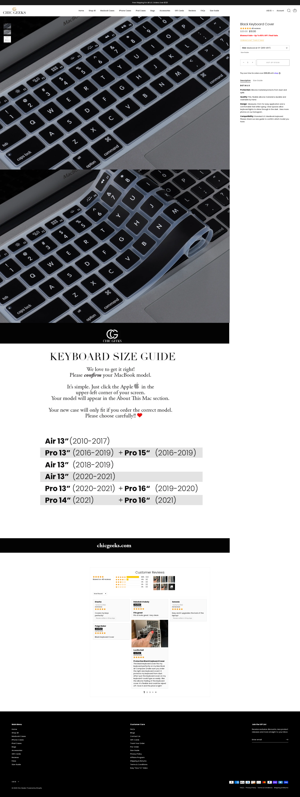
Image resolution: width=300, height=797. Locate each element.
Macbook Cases (107, 10)
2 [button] (147, 692)
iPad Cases (141, 10)
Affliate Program (137, 757)
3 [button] (149, 692)
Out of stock (273, 62)
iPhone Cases (125, 10)
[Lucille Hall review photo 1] (149, 633)
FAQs (203, 10)
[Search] (288, 10)
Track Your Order (137, 743)
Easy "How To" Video (139, 768)
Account (280, 10)
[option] (7, 26)
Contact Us (135, 736)
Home (81, 10)
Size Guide (214, 10)
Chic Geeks (21, 788)
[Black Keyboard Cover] (7, 26)
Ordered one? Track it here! (252, 40)
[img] (111, 609)
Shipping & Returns (138, 761)
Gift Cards (179, 10)
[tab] (246, 80)
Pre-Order (134, 747)
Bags (152, 10)
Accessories (165, 10)
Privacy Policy (136, 754)
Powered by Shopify (34, 788)
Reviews (192, 10)
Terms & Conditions (138, 764)
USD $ (269, 11)
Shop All (92, 10)
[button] (245, 28)
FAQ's (132, 729)
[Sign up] (287, 739)
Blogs (132, 732)
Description (245, 80)
